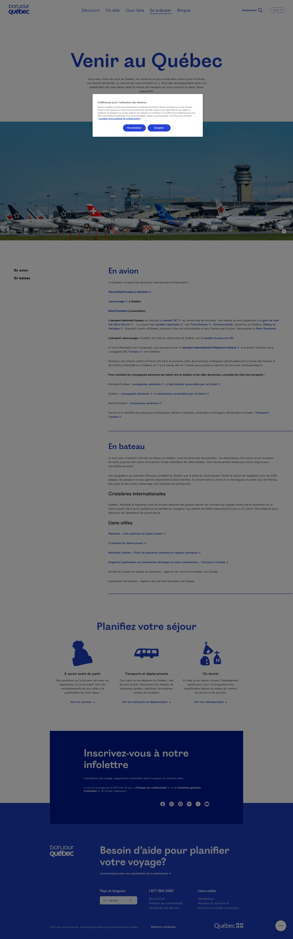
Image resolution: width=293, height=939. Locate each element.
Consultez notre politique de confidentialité (120, 118)
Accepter (159, 128)
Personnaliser (134, 128)
